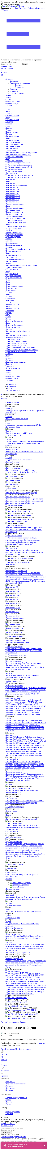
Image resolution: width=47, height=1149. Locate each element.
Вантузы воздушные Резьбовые (32, 667)
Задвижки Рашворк (33, 710)
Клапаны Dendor (25, 739)
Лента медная (10, 911)
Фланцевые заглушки (16, 946)
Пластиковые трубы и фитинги (17, 335)
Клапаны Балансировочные (33, 745)
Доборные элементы (13, 838)
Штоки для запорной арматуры (17, 788)
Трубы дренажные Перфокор (35, 987)
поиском (42, 1043)
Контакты (9, 106)
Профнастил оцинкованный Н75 (22, 581)
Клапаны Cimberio (36, 737)
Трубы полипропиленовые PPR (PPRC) (20, 1010)
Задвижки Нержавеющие (15, 710)
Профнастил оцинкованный (16, 571)
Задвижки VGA (40, 706)
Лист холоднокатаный (14, 476)
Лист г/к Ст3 (32, 472)
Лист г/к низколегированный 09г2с (19, 471)
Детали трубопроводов (14, 325)
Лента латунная (27, 924)
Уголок (8, 439)
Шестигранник (11, 811)
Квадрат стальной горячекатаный (18, 460)
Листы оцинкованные (14, 632)
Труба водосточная (21, 856)
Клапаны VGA (23, 743)
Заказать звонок (7, 68)
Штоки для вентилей (13, 790)
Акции (8, 95)
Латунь (8, 922)
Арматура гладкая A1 (27, 411)
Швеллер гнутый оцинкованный (18, 643)
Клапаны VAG (11, 743)
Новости (13, 89)
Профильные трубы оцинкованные (19, 528)
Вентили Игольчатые (22, 677)
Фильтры (9, 784)
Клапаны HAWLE (12, 741)
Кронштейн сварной (13, 854)
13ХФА (36, 944)
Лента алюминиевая (31, 897)
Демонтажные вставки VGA (29, 692)
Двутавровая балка (12, 427)
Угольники (37, 938)
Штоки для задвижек (30, 790)
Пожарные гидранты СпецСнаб (17, 780)
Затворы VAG (22, 725)
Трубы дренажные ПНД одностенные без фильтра (24, 989)
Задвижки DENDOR (28, 702)
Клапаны (9, 735)
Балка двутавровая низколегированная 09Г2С (23, 425)
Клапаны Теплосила (26, 753)
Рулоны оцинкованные (14, 636)
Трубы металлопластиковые (16, 998)
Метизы (8, 296)
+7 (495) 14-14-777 (8, 66)
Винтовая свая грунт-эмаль (16, 550)
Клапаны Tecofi (40, 741)
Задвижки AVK (25, 700)
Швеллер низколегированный (18, 434)
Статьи (8, 99)
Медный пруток (23, 911)
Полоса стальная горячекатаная (17, 452)
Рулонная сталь (11, 489)
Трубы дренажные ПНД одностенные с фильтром (24, 992)
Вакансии (14, 81)
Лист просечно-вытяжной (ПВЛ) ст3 (19, 503)
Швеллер (9, 431)
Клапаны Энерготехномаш (31, 755)
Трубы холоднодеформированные (18, 515)
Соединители (19, 938)
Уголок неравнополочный (15, 441)
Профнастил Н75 (12, 616)
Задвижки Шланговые (31, 714)
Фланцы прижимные (27, 948)
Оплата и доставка (12, 101)
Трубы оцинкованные (13, 525)
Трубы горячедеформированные (18, 511)
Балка (7, 423)
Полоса (8, 815)
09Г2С (7, 944)
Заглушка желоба (35, 846)
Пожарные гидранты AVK (15, 774)
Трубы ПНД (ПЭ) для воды (16, 1002)
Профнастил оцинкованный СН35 (22, 577)
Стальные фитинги (12, 934)
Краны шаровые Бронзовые (16, 762)
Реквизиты (14, 91)
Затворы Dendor (35, 721)
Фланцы (8, 942)
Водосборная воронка (13, 844)
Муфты (26, 936)
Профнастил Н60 (12, 612)
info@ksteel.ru (20, 8)
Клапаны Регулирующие (31, 751)
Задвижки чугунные (13, 698)
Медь (7, 909)
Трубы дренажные (12, 971)
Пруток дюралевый (24, 899)
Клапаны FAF (38, 739)
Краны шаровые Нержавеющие (26, 764)
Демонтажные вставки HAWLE (21, 690)
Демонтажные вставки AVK (16, 688)
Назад (7, 111)
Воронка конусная (30, 844)
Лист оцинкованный (13, 480)
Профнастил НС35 (12, 603)
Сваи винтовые (11, 548)
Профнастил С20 (12, 595)
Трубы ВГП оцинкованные (16, 521)
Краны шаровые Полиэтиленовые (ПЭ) (24, 765)
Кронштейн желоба (29, 852)
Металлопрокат (14, 1022)
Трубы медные (35, 911)
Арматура (9, 408)
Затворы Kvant (11, 725)
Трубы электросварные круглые (17, 562)
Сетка (7, 284)
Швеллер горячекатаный (15, 433)
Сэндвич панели (11, 274)
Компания (9, 79)
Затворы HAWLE (39, 723)
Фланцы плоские (12, 948)
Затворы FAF (10, 723)
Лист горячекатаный (13, 468)
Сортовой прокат (12, 120)
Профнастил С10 (12, 591)
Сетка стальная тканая (14, 864)
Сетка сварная (11, 868)
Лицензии (18, 85)
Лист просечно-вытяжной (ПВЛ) (18, 497)
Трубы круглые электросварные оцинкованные (23, 649)
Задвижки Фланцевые (30, 712)
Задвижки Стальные (13, 712)
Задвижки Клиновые (33, 708)
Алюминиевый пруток (14, 897)
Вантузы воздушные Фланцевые (18, 669)
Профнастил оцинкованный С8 (17, 573)
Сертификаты (20, 87)
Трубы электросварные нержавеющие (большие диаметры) (20, 543)
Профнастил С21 (12, 599)
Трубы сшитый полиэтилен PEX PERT (20, 1018)
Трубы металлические (14, 161)
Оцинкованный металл (14, 208)
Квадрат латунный (12, 924)
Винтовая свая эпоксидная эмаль (30, 552)
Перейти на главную (23, 1049)
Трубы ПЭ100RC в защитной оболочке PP (21, 1014)
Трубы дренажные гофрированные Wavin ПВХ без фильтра (22, 979)
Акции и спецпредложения (16, 1098)
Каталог (8, 114)
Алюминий (9, 895)
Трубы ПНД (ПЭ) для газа (15, 1006)
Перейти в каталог (8, 1049)
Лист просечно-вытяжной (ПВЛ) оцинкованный (24, 501)
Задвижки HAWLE (16, 704)
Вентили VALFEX (24, 675)
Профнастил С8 (11, 587)
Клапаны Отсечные (21, 749)
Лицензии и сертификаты (20, 83)
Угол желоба (34, 856)
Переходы (9, 938)
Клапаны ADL (11, 737)
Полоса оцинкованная (14, 628)
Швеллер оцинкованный (15, 640)
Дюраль (8, 903)
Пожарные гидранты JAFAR (24, 776)
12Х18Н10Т (28, 944)
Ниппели (33, 936)
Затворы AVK (23, 721)
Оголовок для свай (12, 554)
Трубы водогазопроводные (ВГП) (18, 519)
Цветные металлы (12, 309)
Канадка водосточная (13, 848)
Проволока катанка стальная (16, 419)
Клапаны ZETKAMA (13, 745)
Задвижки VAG (11, 706)
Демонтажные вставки (14, 686)
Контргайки (18, 936)
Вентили (8, 673)
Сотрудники (10, 1088)
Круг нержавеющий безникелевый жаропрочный (24, 801)
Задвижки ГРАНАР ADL (15, 708)
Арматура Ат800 (11, 411)
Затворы (8, 718)
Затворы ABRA (11, 721)
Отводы (40, 936)
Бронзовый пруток (12, 918)
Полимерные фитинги (14, 959)
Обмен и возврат (12, 103)
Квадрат (8, 458)
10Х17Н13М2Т (17, 944)
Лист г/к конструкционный (16, 470)
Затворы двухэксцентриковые (32, 727)
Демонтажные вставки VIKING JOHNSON (22, 694)
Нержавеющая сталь (13, 255)
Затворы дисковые (12, 729)
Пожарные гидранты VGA (28, 778)
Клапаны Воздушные (13, 747)
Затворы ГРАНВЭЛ (13, 727)
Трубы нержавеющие (13, 536)
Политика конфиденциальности (13, 1137)
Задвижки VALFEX (25, 706)
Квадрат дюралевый (13, 905)
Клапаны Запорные (30, 747)
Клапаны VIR (34, 743)
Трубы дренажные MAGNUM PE (21, 977)
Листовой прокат (12, 140)
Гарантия (9, 1114)
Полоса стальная (11, 450)
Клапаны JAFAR (26, 741)
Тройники (29, 938)
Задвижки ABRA (12, 700)
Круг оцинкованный (13, 624)
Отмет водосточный (30, 854)
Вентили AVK (11, 675)
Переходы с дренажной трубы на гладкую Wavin (24, 964)
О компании (10, 1082)
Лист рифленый (11, 484)
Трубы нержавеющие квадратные (18, 538)
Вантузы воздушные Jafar (15, 663)
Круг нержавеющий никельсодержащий (21, 803)
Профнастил (10, 183)
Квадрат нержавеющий (14, 807)
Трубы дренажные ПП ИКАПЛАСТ (19, 994)
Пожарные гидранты (13, 772)
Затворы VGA (34, 725)
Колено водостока (30, 848)
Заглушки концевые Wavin (15, 961)
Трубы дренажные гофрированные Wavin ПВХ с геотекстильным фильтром (24, 982)
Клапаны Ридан (11, 753)
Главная (4, 1022)
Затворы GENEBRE (24, 723)
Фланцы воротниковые (34, 946)
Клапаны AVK (23, 737)
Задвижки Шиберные (13, 714)
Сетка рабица (10, 872)
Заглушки (9, 936)
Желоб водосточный (20, 846)
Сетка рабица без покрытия (16, 874)
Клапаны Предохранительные (21, 750)
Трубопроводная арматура (15, 226)
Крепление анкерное (13, 852)
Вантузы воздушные (13, 661)
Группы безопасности (13, 682)
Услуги (8, 97)
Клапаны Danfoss (12, 739)
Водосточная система (13, 842)
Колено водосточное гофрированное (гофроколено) (24, 849)
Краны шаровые (11, 760)
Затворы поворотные (28, 729)
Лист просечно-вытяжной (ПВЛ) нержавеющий (24, 499)
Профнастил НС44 (12, 608)
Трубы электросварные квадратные (19, 558)
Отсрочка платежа (17, 93)
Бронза (8, 916)
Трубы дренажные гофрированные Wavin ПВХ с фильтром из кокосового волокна (25, 985)
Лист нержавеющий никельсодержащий (21, 493)
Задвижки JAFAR (31, 704)
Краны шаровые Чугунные (24, 768)
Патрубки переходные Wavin (22, 963)
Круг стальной (11, 799)
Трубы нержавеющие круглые (21, 539)
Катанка (8, 417)
